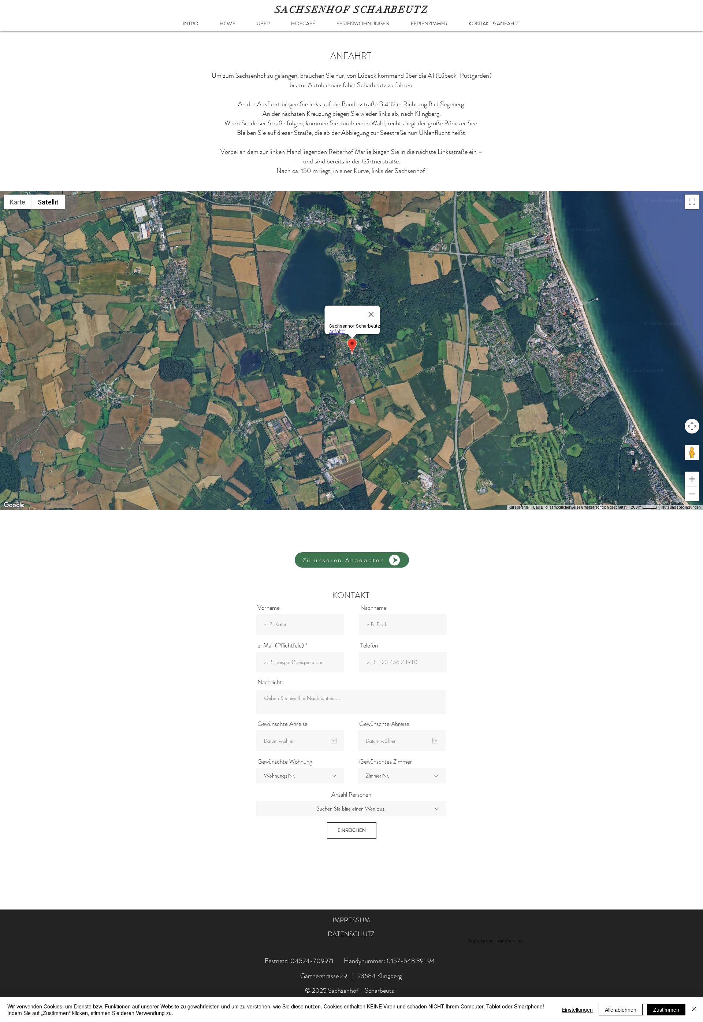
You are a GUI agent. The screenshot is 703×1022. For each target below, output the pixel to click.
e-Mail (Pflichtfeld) (280, 645)
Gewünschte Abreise (384, 724)
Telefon (369, 645)
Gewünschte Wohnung (284, 762)
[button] (363, 23)
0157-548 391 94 (411, 961)
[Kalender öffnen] (333, 741)
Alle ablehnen (620, 1009)
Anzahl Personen (351, 795)
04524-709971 (312, 961)
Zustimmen (666, 1009)
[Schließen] (694, 1009)
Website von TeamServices (495, 940)
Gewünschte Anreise (282, 724)
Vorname (268, 608)
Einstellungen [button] (577, 1009)
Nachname (373, 608)
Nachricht (269, 682)
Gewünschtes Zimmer (385, 762)
